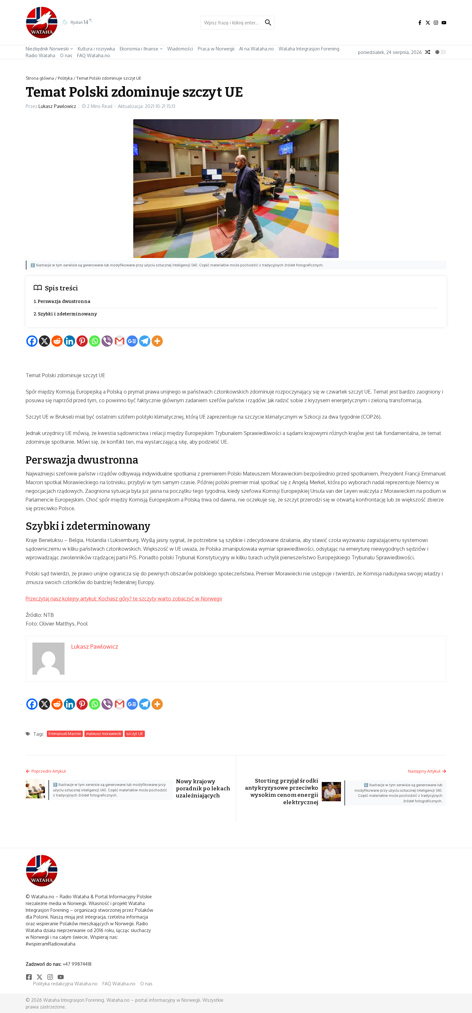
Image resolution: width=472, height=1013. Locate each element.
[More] (157, 341)
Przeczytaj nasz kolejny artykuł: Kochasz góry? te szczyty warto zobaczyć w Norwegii (124, 598)
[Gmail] (119, 341)
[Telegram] (144, 341)
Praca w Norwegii (216, 48)
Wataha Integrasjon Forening (309, 48)
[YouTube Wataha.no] (443, 22)
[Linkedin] (69, 341)
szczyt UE (134, 733)
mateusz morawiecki (103, 733)
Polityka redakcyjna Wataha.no (65, 983)
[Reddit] (57, 341)
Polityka (65, 78)
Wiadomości (180, 48)
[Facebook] (32, 341)
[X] (44, 341)
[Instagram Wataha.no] (435, 22)
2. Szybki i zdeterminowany (65, 314)
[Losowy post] (427, 52)
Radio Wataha (40, 55)
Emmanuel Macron (64, 733)
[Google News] (132, 341)
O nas (66, 55)
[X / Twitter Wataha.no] (427, 22)
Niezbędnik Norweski (47, 48)
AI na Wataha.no (256, 48)
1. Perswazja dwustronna (62, 301)
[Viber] (107, 341)
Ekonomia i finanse (139, 48)
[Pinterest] (82, 341)
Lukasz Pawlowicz (57, 106)
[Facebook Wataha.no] (419, 22)
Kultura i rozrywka (96, 48)
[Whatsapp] (94, 341)
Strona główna (40, 78)
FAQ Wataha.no (93, 55)
